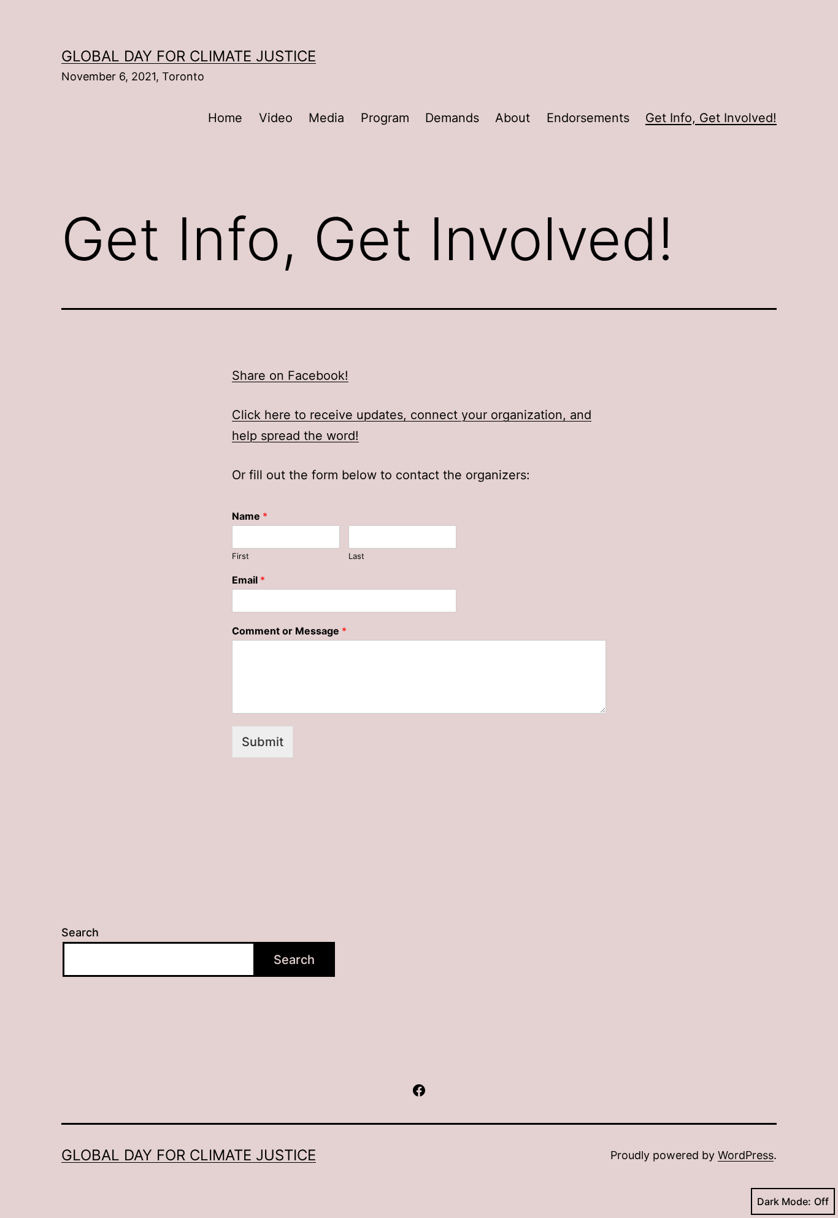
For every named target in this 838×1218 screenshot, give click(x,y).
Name (249, 516)
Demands (452, 117)
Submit (262, 741)
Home (225, 117)
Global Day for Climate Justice (188, 56)
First (240, 556)
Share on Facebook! (290, 375)
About (512, 117)
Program (385, 117)
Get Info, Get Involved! (711, 117)
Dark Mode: (784, 1201)
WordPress (746, 1155)
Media (326, 117)
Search (80, 932)
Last (356, 556)
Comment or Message (289, 631)
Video (276, 117)
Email (248, 580)
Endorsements (588, 117)
